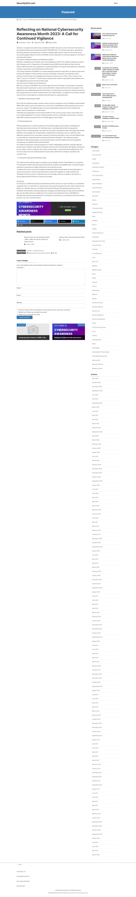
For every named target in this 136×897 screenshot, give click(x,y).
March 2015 (95, 612)
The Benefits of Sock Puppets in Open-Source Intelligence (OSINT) (110, 106)
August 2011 (96, 789)
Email (19, 295)
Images (94, 228)
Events (94, 200)
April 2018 (95, 501)
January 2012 (96, 768)
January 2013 (96, 719)
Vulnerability (96, 348)
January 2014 (96, 670)
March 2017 (95, 526)
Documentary (96, 191)
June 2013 (95, 698)
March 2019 (95, 460)
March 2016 (95, 567)
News (94, 274)
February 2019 (96, 464)
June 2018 (95, 493)
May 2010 (95, 850)
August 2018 (96, 485)
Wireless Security (97, 368)
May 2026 (95, 378)
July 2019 (95, 456)
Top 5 (94, 331)
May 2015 (95, 604)
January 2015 (96, 620)
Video (94, 343)
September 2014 (97, 637)
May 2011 (95, 801)
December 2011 (97, 772)
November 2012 (97, 727)
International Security (98, 241)
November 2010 (97, 826)
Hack (93, 216)
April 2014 (95, 657)
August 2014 (96, 641)
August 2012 (96, 739)
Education (95, 196)
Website (19, 302)
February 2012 (96, 764)
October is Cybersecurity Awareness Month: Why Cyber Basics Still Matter (110, 45)
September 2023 (97, 390)
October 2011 (96, 780)
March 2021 (95, 423)
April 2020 (95, 436)
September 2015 (97, 588)
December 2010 (97, 822)
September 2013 (97, 686)
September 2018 (97, 481)
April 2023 (95, 399)
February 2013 (96, 715)
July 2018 (95, 489)
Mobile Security (96, 270)
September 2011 (97, 785)
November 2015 (97, 579)
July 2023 (95, 395)
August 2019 (96, 452)
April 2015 (95, 608)
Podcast (94, 282)
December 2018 (97, 468)
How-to (94, 224)
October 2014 (96, 633)
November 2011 (97, 776)
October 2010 (96, 830)
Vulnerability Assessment (99, 356)
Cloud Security (96, 155)
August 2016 (96, 551)
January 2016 (96, 575)
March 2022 (95, 407)
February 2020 (96, 444)
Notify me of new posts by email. (29, 314)
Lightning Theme (67, 892)
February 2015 (96, 616)
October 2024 (96, 382)
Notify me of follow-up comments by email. (33, 312)
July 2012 (95, 744)
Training (94, 335)
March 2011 (95, 809)
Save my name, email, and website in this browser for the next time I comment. (44, 310)
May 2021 (95, 415)
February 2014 (96, 665)
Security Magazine (97, 315)
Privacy (94, 286)
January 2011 (96, 817)
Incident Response (97, 233)
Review (94, 298)
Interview (95, 249)
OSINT (94, 278)
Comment (20, 267)
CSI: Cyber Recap (97, 175)
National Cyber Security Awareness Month (72, 237)
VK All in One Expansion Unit (80, 892)
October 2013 (96, 682)
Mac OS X (95, 261)
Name (19, 288)
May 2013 (95, 702)
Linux (93, 257)
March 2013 (95, 711)
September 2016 (97, 546)
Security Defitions (97, 306)
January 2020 (96, 448)
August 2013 (96, 690)
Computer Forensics (98, 167)
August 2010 (96, 838)
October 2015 (96, 583)
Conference (95, 171)
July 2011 (95, 793)
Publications (95, 290)
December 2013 (97, 674)
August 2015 (96, 592)
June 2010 (95, 846)
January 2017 (96, 534)
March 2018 (95, 505)
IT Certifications (97, 253)
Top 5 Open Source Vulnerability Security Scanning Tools (109, 95)
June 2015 (95, 600)
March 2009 (96, 854)
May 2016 (95, 559)
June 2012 (95, 748)
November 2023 (97, 386)
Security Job (96, 311)
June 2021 (95, 411)
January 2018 (96, 514)
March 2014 (95, 661)
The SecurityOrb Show (99, 327)
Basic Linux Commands (109, 84)
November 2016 (97, 538)
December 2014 (97, 625)
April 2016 (95, 563)
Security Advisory (97, 302)
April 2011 (95, 805)
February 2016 (96, 571)
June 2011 (95, 797)
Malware (94, 265)
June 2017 (95, 518)
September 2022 (97, 403)
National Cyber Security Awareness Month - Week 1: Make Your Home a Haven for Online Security (36, 239)
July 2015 (95, 596)
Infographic (95, 237)
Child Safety (96, 150)
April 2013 (95, 707)
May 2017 (95, 522)
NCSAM (55, 253)
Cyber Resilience (97, 183)
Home (19, 864)
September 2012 (97, 735)
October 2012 (96, 731)
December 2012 (97, 723)
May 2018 (95, 497)
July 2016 (95, 555)
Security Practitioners (98, 319)
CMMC (94, 159)
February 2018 (96, 510)
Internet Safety (96, 245)
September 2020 (97, 431)
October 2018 (96, 477)
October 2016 (96, 542)
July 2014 (95, 645)
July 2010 (95, 842)
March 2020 (95, 440)
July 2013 (95, 694)
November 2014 (97, 629)
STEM (94, 323)
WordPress (57, 892)
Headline (94, 220)
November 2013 (97, 678)
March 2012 (95, 760)
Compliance (95, 163)
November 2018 (97, 473)
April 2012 (95, 756)
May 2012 (95, 752)
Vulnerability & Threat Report (101, 352)
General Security (39, 250)
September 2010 (97, 834)
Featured (29, 250)
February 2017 (96, 530)
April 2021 (95, 419)
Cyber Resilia (96, 179)
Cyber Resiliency (97, 187)
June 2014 (95, 649)
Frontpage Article (97, 208)
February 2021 (96, 427)
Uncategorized (96, 339)
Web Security (96, 360)
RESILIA (94, 294)
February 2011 (96, 813)
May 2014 (95, 653)
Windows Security (97, 364)
